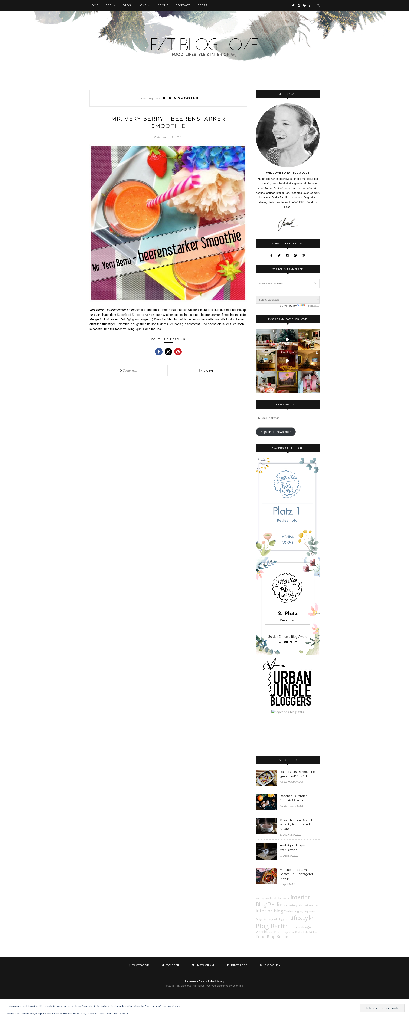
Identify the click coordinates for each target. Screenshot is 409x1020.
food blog (276, 898)
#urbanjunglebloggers (275, 919)
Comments (128, 370)
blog (127, 5)
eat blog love (262, 898)
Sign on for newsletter (276, 432)
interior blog (269, 911)
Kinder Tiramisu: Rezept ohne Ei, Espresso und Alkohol (296, 824)
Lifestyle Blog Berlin (284, 922)
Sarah (209, 370)
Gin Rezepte (283, 932)
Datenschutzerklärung (211, 981)
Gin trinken (311, 932)
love (143, 5)
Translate (313, 305)
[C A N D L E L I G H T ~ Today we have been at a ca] (287, 360)
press (203, 5)
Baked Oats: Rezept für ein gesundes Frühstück (298, 774)
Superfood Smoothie (131, 314)
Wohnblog (291, 911)
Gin (317, 905)
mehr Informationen (117, 1013)
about (163, 5)
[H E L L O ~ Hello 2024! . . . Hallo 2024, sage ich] (266, 339)
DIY (300, 905)
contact (183, 5)
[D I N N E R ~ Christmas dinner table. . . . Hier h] (309, 339)
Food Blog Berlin (272, 936)
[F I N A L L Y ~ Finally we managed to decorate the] (309, 360)
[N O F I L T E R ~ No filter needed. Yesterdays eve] (287, 382)
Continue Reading (168, 339)
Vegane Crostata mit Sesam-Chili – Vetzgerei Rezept (296, 874)
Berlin (286, 898)
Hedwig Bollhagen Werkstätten (293, 848)
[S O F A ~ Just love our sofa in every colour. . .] (266, 382)
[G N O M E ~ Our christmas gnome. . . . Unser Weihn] (287, 339)
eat (109, 5)
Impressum (191, 981)
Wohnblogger (266, 932)
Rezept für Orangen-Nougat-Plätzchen (294, 798)
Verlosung (308, 905)
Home (93, 5)
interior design (300, 927)
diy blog (304, 911)
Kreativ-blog (290, 905)
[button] (159, 351)
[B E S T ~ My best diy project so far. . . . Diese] (309, 382)
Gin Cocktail (297, 932)
